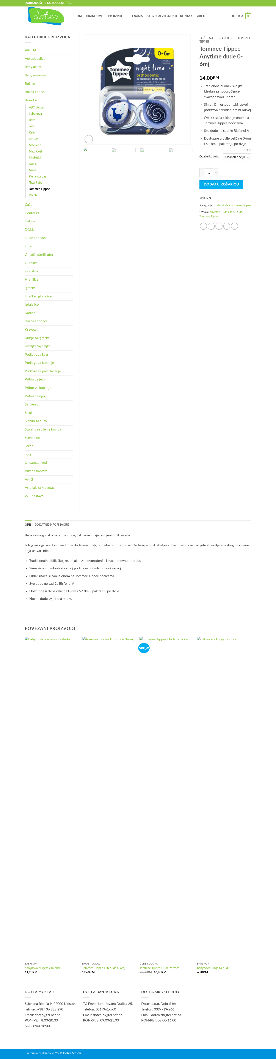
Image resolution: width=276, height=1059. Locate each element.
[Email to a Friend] (219, 226)
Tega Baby (35, 182)
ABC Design (37, 107)
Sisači (29, 413)
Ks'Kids (33, 139)
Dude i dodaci (221, 205)
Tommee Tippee (241, 205)
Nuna (32, 170)
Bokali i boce (34, 92)
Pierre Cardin (37, 176)
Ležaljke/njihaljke (37, 346)
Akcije (202, 16)
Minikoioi (35, 157)
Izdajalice (32, 304)
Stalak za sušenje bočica (43, 429)
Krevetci (31, 329)
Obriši (247, 150)
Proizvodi (116, 16)
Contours (32, 213)
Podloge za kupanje (39, 363)
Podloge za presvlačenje (43, 371)
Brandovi (94, 16)
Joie (31, 126)
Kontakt (187, 16)
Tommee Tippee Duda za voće (159, 968)
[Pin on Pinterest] (226, 226)
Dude (239, 212)
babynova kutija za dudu (213, 968)
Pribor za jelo (35, 379)
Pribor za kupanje (38, 388)
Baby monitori (35, 75)
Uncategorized (36, 462)
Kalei (32, 132)
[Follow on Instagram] (249, 3)
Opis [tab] (28, 524)
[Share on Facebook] (203, 226)
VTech (33, 195)
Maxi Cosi (35, 151)
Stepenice (32, 438)
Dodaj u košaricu (221, 184)
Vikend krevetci (36, 471)
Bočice (30, 83)
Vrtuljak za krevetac (40, 487)
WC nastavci (34, 496)
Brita (32, 120)
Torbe (29, 446)
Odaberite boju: (209, 156)
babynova (35, 113)
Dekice (30, 221)
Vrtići (29, 479)
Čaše (28, 204)
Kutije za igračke (37, 338)
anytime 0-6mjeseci (222, 212)
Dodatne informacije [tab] (51, 524)
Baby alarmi (33, 67)
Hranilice (31, 279)
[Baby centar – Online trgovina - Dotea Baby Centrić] (46, 16)
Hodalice (31, 271)
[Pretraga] (224, 16)
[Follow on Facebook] (245, 3)
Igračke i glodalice (38, 296)
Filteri (29, 246)
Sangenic (31, 404)
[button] (241, 16)
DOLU (29, 229)
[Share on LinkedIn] (234, 226)
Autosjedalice (35, 58)
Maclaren (35, 145)
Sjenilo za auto (36, 421)
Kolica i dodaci (36, 321)
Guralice (31, 263)
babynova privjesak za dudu (43, 968)
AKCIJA (30, 50)
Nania (33, 164)
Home (78, 16)
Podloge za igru (36, 354)
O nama (137, 16)
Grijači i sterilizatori (39, 254)
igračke (30, 288)
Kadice (30, 313)
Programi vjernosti (161, 16)
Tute (28, 454)
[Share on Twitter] (211, 226)
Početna (206, 38)
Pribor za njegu (36, 396)
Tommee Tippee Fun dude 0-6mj (103, 968)
